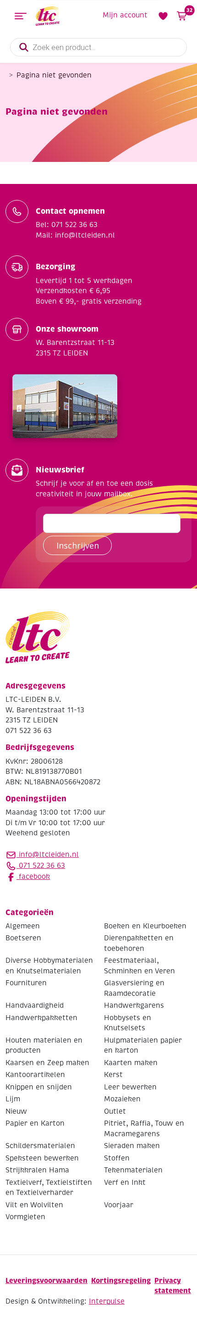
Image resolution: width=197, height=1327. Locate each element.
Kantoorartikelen (35, 1075)
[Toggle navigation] (20, 16)
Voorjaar (118, 1205)
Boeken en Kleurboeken (145, 926)
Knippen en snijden (38, 1087)
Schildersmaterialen (40, 1146)
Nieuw (16, 1111)
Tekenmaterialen (133, 1170)
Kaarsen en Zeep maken (47, 1063)
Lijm (12, 1099)
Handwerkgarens (134, 1005)
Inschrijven (77, 545)
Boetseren (23, 938)
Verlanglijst (163, 16)
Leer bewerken (130, 1087)
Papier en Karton (35, 1123)
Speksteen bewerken (42, 1158)
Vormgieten (25, 1217)
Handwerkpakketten (41, 1018)
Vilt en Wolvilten (34, 1205)
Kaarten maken (131, 1063)
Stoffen (117, 1158)
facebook (33, 876)
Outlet (115, 1111)
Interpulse (107, 1301)
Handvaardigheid (34, 1005)
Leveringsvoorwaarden (46, 1280)
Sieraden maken (132, 1146)
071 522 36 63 (40, 865)
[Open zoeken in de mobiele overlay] (98, 47)
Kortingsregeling (121, 1280)
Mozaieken (122, 1099)
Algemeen (22, 926)
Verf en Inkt (125, 1182)
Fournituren (26, 983)
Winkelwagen (189, 10)
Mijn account (125, 15)
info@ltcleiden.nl (49, 854)
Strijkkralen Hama (37, 1170)
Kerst (113, 1075)
